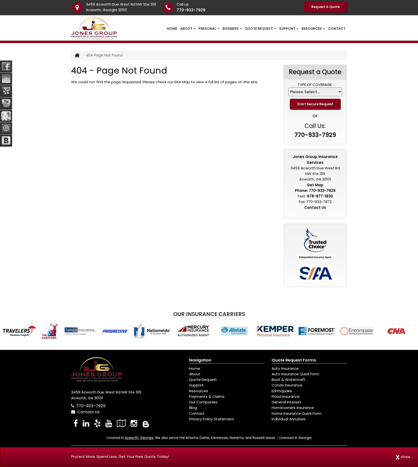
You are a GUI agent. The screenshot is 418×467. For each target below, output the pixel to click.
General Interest (286, 402)
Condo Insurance (287, 385)
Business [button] (231, 28)
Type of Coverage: (315, 84)
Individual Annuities (289, 419)
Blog (193, 407)
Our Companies (203, 402)
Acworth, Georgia (139, 438)
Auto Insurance (285, 368)
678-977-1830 (320, 196)
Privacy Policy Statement (211, 419)
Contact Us (315, 207)
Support (196, 385)
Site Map (182, 81)
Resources (198, 390)
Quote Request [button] (259, 28)
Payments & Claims (206, 396)
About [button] (186, 28)
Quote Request (203, 379)
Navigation (200, 360)
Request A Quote (325, 7)
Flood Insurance (286, 396)
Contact (336, 28)
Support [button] (287, 28)
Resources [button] (312, 28)
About (194, 374)
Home (172, 28)
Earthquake (282, 390)
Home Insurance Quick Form (296, 413)
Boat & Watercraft (288, 379)
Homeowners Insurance (293, 407)
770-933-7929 (191, 10)
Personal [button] (208, 28)
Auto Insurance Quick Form (295, 374)
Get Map (315, 185)
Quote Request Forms (294, 360)
